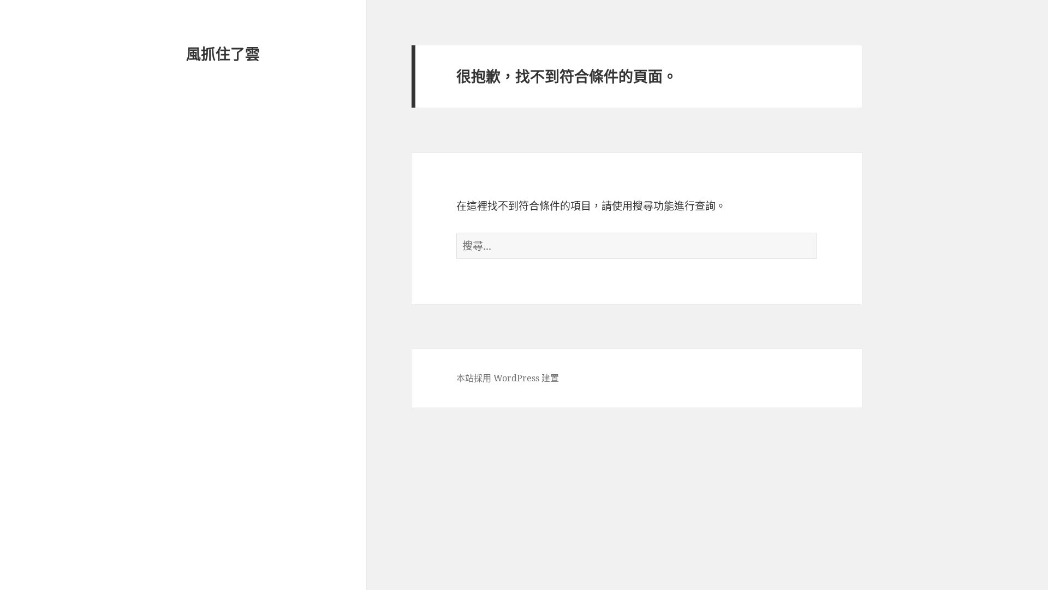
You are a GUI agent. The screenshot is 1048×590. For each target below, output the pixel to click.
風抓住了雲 (223, 54)
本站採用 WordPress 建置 (507, 378)
